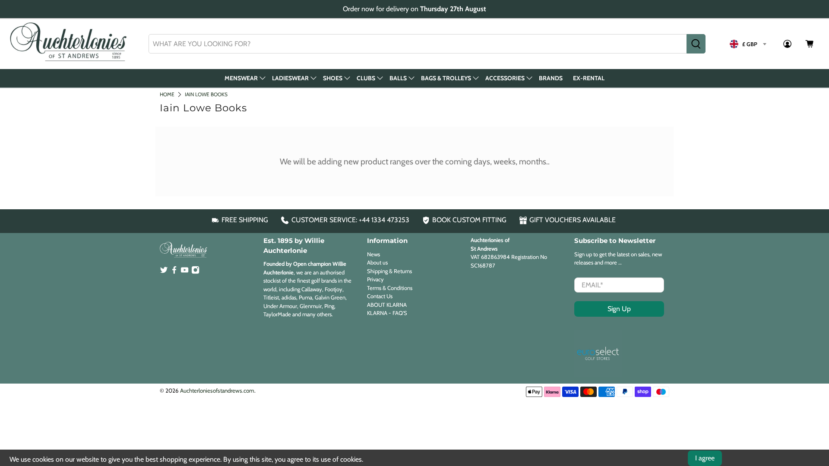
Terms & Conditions (389, 287)
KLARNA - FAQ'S (387, 312)
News (373, 254)
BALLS (398, 78)
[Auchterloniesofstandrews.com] (70, 44)
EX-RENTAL (588, 78)
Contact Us (379, 296)
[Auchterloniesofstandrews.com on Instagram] (195, 271)
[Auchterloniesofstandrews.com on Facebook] (174, 271)
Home (167, 94)
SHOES (332, 78)
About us (377, 262)
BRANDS (551, 78)
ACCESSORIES (505, 78)
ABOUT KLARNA (387, 304)
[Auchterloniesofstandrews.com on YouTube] (184, 271)
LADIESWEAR (290, 78)
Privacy (375, 279)
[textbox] (747, 44)
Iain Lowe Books (206, 94)
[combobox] (418, 44)
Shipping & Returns (389, 271)
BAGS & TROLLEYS (446, 78)
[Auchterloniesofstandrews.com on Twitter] (164, 271)
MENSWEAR (241, 78)
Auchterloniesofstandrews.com (217, 390)
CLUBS (366, 78)
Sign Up (619, 309)
